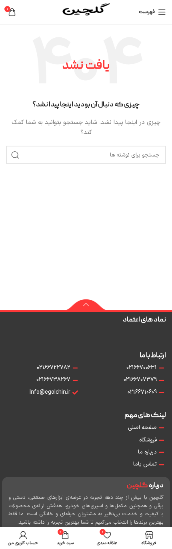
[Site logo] (86, 12)
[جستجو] (15, 155)
